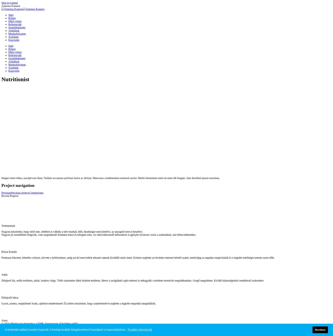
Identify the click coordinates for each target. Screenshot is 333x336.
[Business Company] (148, 222)
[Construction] (41, 222)
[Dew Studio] (121, 222)
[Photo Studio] (68, 222)
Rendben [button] (320, 329)
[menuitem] (10, 15)
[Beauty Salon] (95, 222)
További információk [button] (139, 329)
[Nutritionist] (14, 222)
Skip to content (9, 2)
